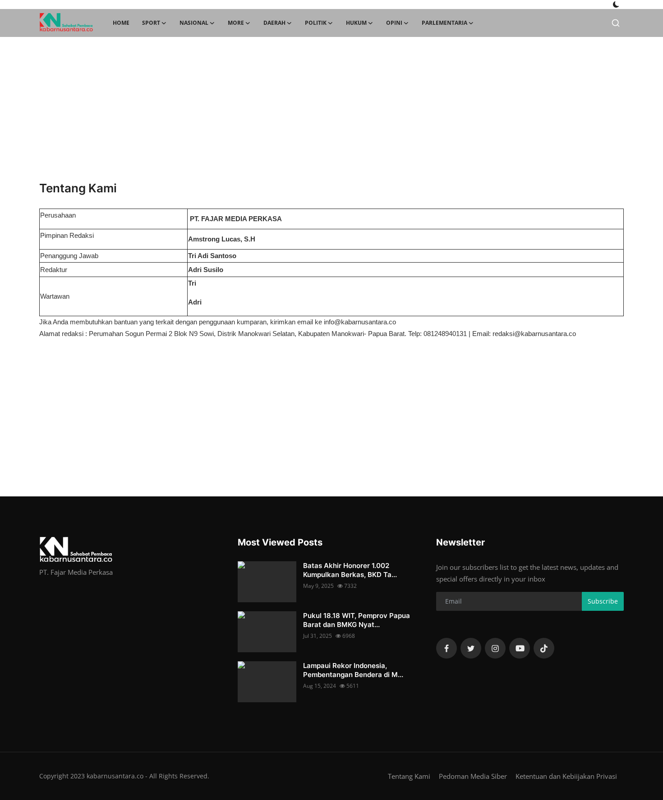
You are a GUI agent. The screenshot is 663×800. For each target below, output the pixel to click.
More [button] (236, 23)
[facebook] (446, 648)
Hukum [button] (356, 23)
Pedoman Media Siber (473, 776)
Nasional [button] (194, 23)
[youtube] (519, 648)
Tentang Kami (409, 776)
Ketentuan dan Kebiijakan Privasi (566, 776)
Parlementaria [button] (444, 23)
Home (121, 23)
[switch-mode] (616, 4)
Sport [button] (151, 23)
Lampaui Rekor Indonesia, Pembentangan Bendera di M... (353, 670)
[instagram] (495, 648)
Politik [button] (316, 23)
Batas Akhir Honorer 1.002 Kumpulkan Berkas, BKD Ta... (350, 570)
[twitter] (470, 648)
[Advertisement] (331, 109)
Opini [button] (394, 23)
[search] (616, 23)
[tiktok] (544, 648)
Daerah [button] (274, 23)
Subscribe (603, 601)
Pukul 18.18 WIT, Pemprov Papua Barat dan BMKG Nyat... (356, 620)
